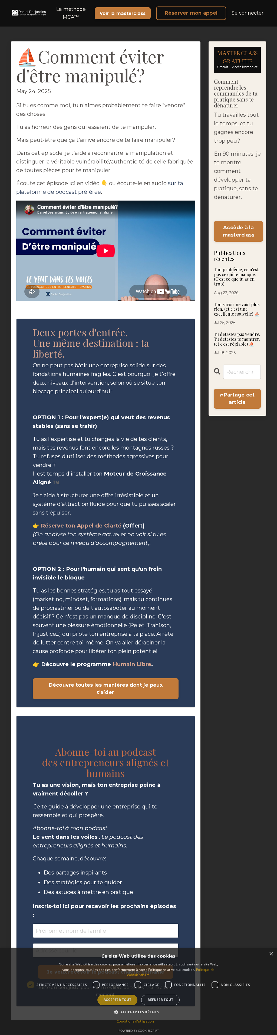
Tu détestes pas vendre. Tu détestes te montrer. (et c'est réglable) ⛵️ (237, 339)
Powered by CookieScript (138, 1031)
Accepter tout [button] (117, 999)
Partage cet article (239, 398)
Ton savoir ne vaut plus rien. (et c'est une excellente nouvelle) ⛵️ (237, 309)
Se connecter (247, 13)
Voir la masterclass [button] (123, 13)
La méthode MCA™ (71, 13)
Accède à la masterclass (239, 231)
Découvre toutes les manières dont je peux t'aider (106, 688)
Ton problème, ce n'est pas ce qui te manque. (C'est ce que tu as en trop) (236, 276)
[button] (138, 1012)
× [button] (271, 954)
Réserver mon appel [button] (191, 13)
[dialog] (138, 991)
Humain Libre (132, 664)
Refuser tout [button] (160, 999)
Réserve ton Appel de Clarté (81, 525)
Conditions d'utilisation (135, 1021)
